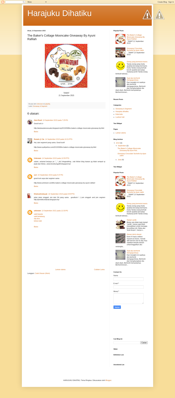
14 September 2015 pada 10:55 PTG (55, 158)
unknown (37, 211)
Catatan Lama (99, 269)
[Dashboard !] (159, 27)
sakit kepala (38, 214)
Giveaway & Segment (40, 106)
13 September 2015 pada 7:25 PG (55, 120)
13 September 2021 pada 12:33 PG (55, 211)
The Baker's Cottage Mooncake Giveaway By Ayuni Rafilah (136, 37)
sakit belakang (39, 216)
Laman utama (60, 269)
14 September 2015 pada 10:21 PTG (58, 139)
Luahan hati (120, 117)
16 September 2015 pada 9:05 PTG (61, 194)
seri (35, 175)
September (122, 146)
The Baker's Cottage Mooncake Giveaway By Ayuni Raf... (129, 149)
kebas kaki (38, 221)
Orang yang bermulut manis (137, 62)
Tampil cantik (131, 220)
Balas (36, 132)
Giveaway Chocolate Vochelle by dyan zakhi (135, 49)
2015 (118, 143)
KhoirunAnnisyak (40, 194)
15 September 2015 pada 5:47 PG (50, 175)
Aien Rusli (38, 120)
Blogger (108, 380)
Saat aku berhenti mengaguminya (133, 79)
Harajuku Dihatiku (59, 13)
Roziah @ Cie (39, 139)
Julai (120, 160)
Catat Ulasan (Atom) (42, 273)
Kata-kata (119, 114)
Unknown (37, 158)
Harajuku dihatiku (122, 111)
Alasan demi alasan (134, 234)
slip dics (37, 219)
